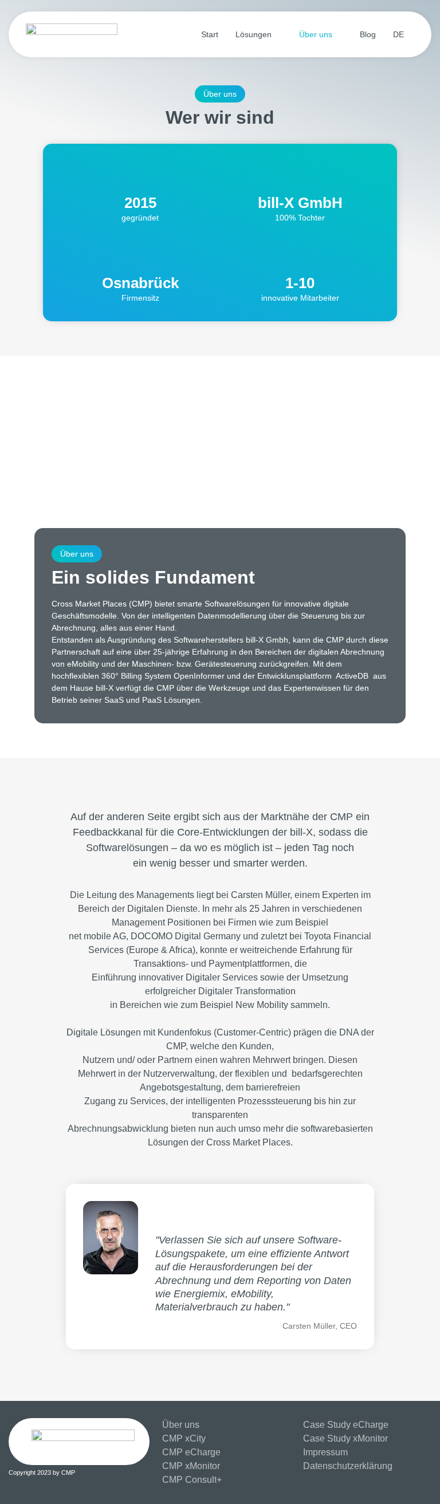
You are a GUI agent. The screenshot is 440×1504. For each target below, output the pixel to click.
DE (398, 34)
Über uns (315, 34)
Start (209, 34)
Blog (368, 34)
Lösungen (253, 34)
